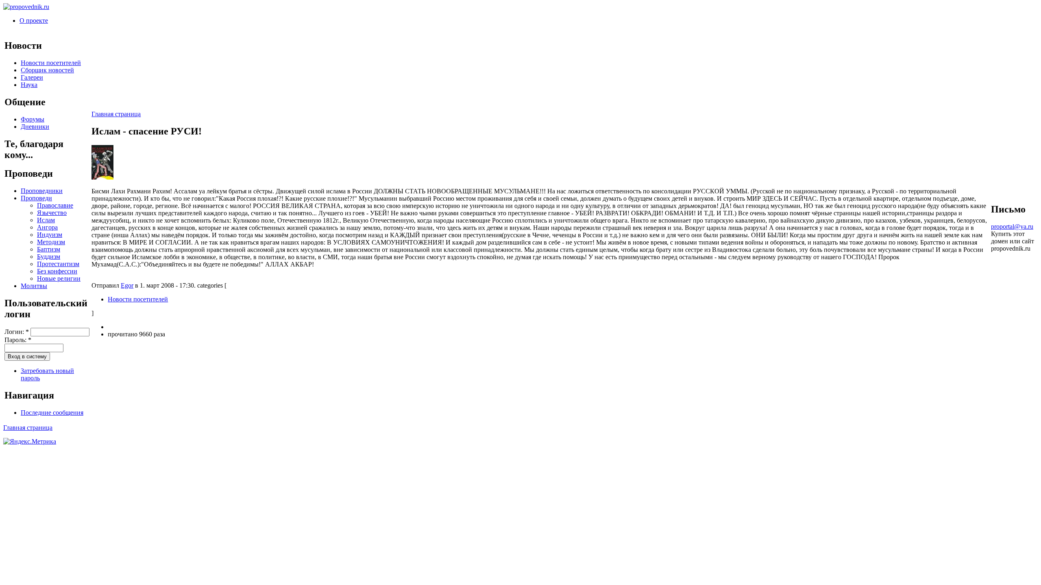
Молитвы (34, 285)
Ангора (47, 227)
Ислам (46, 220)
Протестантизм (58, 263)
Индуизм (49, 234)
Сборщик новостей (47, 70)
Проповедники (42, 190)
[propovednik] (26, 6)
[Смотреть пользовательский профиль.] (102, 177)
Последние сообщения (52, 412)
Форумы (32, 119)
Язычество (52, 212)
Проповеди (36, 198)
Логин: (16, 331)
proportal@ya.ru (1012, 226)
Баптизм (48, 249)
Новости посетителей (51, 62)
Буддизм (48, 256)
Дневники (35, 126)
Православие (55, 205)
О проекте (34, 20)
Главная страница (116, 113)
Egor (127, 285)
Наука (29, 84)
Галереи (32, 77)
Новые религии (59, 278)
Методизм (51, 241)
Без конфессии (57, 271)
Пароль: (17, 339)
